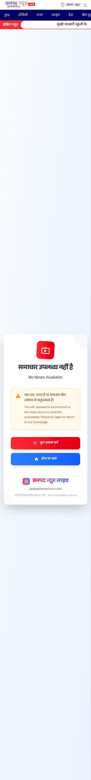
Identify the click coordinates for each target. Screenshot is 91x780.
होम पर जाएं (49, 459)
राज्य (40, 15)
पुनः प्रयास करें (49, 443)
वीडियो (23, 15)
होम (6, 16)
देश (70, 15)
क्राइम (56, 15)
